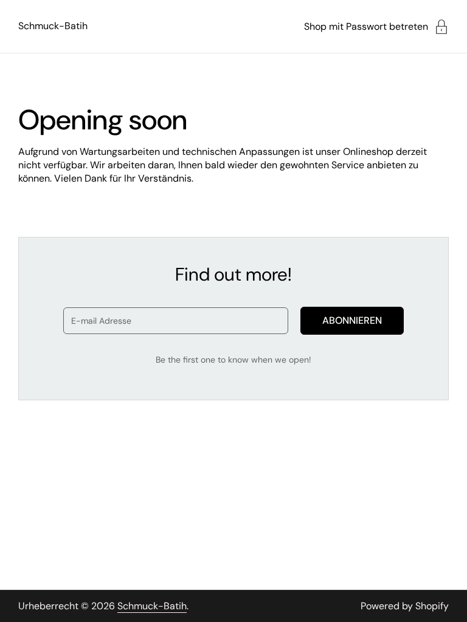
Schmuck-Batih (53, 25)
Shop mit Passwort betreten (366, 26)
